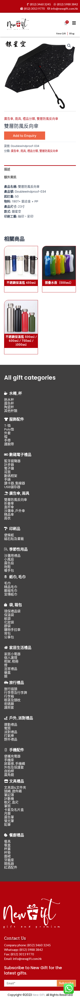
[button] (69, 45)
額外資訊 (10, 177)
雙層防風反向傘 (47, 119)
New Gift (61, 33)
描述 (7, 169)
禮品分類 (29, 119)
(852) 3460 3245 (39, 945)
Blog (71, 33)
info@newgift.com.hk (27, 958)
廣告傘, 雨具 (12, 119)
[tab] (40, 169)
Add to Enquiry (24, 136)
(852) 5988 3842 (31, 949)
